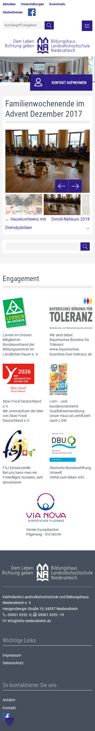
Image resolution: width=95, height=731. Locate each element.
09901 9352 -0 (19, 615)
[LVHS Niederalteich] (47, 45)
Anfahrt (9, 700)
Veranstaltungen (32, 4)
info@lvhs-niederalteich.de (29, 621)
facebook (32, 12)
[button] (9, 721)
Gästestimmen (13, 12)
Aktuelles (9, 4)
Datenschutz (13, 663)
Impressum (12, 655)
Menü (87, 26)
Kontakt (9, 708)
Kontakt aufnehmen (69, 82)
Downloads (57, 4)
